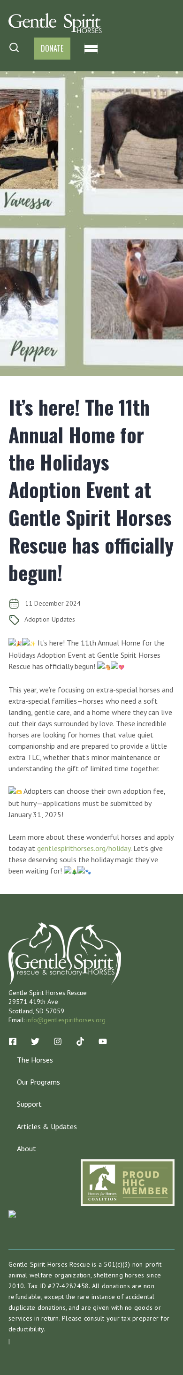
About (26, 1148)
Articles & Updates (47, 1126)
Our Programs (38, 1081)
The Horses (35, 1059)
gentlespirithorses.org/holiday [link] (83, 848)
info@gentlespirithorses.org (66, 1020)
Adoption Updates (49, 619)
